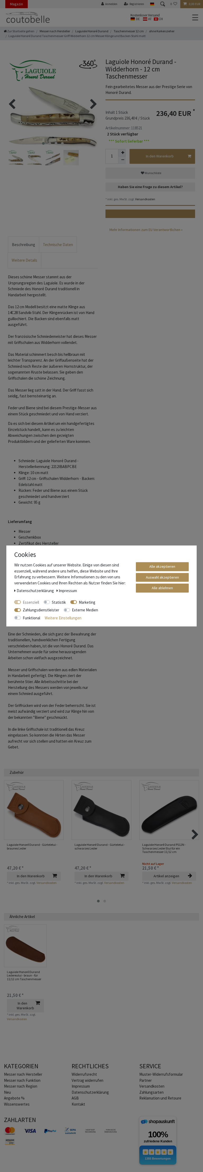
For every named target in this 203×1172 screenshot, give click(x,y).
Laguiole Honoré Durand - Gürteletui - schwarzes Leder (100, 846)
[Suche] (162, 4)
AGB (75, 1098)
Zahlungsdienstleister (41, 609)
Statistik (59, 602)
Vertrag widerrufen (87, 1080)
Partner (145, 1080)
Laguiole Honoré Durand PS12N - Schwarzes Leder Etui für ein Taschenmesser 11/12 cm (164, 848)
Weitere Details (24, 260)
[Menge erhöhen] (122, 152)
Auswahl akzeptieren (162, 577)
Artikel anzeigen (166, 876)
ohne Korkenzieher (161, 31)
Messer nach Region (20, 1086)
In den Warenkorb (160, 156)
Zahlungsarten (151, 1092)
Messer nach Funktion (22, 1080)
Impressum (81, 1086)
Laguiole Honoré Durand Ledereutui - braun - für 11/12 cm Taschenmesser (24, 975)
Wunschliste (152, 173)
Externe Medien (85, 609)
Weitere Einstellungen (63, 617)
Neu (7, 1092)
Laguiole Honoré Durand (91, 31)
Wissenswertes (17, 1104)
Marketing (87, 602)
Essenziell (31, 602)
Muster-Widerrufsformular (161, 1074)
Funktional (31, 617)
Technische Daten (58, 244)
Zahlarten (20, 1120)
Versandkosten (145, 199)
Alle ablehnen (162, 587)
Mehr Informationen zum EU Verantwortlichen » (146, 229)
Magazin (16, 4)
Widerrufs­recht (84, 1074)
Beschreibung (23, 244)
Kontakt (78, 1104)
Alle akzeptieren (162, 566)
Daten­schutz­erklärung (90, 1092)
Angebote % (14, 1098)
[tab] (23, 245)
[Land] (152, 4)
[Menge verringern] (122, 160)
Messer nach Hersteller (54, 31)
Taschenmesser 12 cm (128, 31)
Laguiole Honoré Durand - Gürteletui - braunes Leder (32, 846)
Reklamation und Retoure (160, 1098)
